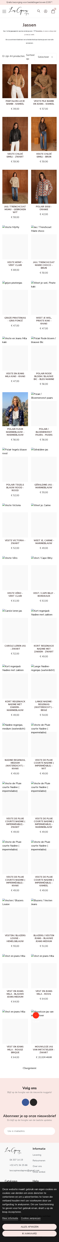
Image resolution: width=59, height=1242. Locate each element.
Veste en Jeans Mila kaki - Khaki (15, 375)
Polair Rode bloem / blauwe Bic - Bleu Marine (44, 376)
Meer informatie (10, 1218)
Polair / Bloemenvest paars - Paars (43, 432)
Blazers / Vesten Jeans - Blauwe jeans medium (44, 938)
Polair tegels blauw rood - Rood (15, 487)
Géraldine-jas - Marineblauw (43, 486)
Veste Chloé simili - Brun (44, 155)
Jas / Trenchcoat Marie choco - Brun (44, 265)
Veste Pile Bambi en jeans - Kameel (43, 102)
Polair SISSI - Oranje (44, 208)
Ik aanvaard (29, 1233)
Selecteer (43, 57)
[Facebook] (25, 1102)
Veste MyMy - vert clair (15, 264)
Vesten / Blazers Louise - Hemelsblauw (15, 938)
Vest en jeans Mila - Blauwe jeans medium (15, 994)
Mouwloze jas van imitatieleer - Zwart (44, 1049)
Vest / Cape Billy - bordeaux (44, 594)
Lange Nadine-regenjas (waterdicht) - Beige (43, 706)
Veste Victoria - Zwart (15, 542)
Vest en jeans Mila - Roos (44, 992)
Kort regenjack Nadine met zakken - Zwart (44, 648)
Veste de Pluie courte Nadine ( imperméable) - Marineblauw (44, 823)
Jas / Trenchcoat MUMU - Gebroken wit (15, 209)
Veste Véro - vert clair (15, 594)
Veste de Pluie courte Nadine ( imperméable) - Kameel (44, 881)
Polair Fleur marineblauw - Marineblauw (15, 432)
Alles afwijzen (29, 1226)
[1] (51, 1131)
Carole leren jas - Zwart (15, 647)
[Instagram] (33, 1102)
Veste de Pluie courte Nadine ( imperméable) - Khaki (15, 881)
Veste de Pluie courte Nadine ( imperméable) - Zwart (15, 823)
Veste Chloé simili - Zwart (15, 155)
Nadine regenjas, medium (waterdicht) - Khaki (15, 764)
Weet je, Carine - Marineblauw (44, 542)
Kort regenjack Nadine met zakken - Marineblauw (15, 706)
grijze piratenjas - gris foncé (15, 319)
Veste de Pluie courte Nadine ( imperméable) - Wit (44, 764)
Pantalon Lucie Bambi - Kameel (15, 102)
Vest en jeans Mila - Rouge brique (15, 1049)
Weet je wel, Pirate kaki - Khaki (44, 320)
